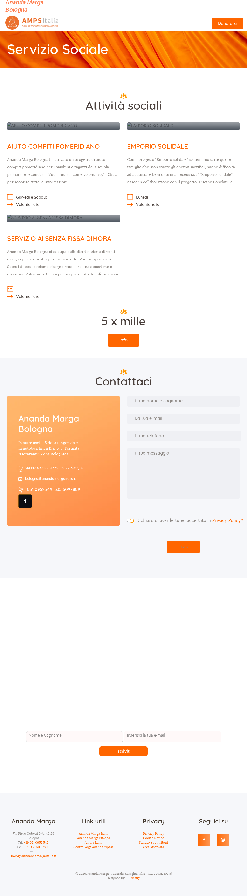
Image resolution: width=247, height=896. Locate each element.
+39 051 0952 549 (36, 842)
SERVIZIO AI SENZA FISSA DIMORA (59, 239)
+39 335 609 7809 (37, 847)
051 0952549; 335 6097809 (53, 490)
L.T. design (133, 878)
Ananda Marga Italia (93, 833)
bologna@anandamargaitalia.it (50, 479)
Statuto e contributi (153, 842)
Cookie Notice (153, 838)
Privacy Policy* (227, 520)
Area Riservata (153, 847)
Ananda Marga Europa (93, 838)
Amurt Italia (93, 842)
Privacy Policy (153, 833)
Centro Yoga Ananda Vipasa (93, 847)
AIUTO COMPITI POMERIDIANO (53, 146)
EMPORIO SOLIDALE (157, 146)
